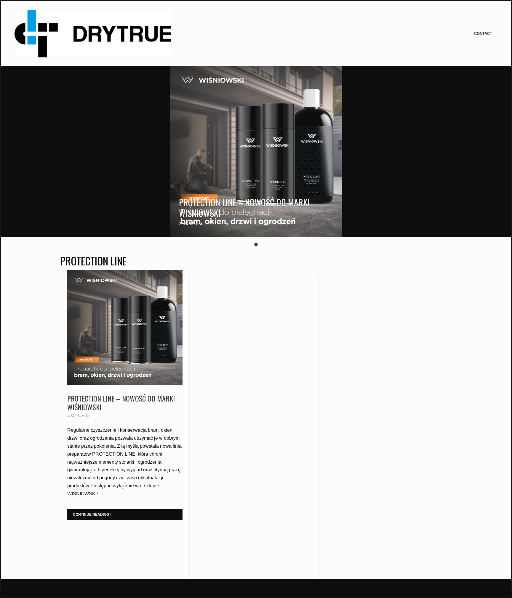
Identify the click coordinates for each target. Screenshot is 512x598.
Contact (483, 33)
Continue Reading (91, 514)
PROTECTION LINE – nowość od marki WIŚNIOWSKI (244, 208)
